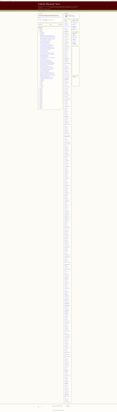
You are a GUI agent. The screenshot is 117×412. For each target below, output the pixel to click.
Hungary (66, 173)
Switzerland (66, 347)
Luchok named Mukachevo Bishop (44, 70)
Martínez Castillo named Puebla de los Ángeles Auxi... (47, 62)
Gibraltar (66, 153)
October (41, 34)
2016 (40, 95)
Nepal (65, 253)
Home (39, 10)
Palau (65, 273)
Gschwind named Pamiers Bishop (44, 41)
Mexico (66, 235)
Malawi (66, 220)
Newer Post (41, 24)
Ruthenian (66, 296)
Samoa (66, 307)
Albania (66, 21)
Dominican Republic (66, 116)
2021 (40, 89)
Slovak (66, 325)
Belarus (66, 49)
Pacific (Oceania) (67, 269)
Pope (65, 285)
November (41, 33)
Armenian (66, 37)
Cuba (65, 102)
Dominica (66, 114)
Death (65, 110)
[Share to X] (45, 19)
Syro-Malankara (67, 354)
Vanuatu (66, 389)
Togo (65, 367)
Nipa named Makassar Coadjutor (44, 51)
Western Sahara (67, 396)
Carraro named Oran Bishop (44, 50)
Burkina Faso (67, 68)
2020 (40, 90)
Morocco (66, 244)
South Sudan (67, 337)
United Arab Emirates (66, 383)
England (66, 122)
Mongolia (66, 241)
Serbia (66, 319)
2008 (40, 104)
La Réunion (66, 201)
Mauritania (66, 231)
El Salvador (66, 121)
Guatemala (66, 163)
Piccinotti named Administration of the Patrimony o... (47, 77)
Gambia (66, 147)
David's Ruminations (74, 35)
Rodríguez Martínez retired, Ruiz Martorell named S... (47, 35)
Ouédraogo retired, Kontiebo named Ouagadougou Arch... (47, 63)
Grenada (66, 159)
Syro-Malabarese (67, 352)
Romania (66, 291)
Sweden (66, 346)
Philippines (66, 282)
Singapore (66, 323)
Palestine (66, 274)
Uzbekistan (66, 388)
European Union (67, 133)
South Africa (66, 334)
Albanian (66, 23)
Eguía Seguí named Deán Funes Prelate (45, 42)
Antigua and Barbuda (66, 31)
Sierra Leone (67, 322)
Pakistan (66, 271)
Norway (66, 266)
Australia (66, 39)
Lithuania (66, 213)
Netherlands (66, 254)
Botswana (66, 60)
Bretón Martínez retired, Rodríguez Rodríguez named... (47, 72)
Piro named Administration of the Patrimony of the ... (47, 64)
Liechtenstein (67, 211)
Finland (66, 139)
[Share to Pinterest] (46, 19)
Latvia (65, 204)
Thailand (66, 364)
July (41, 82)
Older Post (60, 24)
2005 (40, 108)
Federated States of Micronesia (67, 136)
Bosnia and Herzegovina (66, 58)
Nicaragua (66, 257)
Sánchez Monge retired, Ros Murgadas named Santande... (48, 36)
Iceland (66, 175)
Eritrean (66, 127)
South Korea (66, 336)
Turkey (66, 374)
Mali (65, 223)
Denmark (66, 111)
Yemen (66, 398)
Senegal (66, 316)
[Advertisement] (75, 60)
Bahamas (66, 43)
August (41, 81)
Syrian (66, 350)
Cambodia (66, 71)
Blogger (63, 410)
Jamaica (66, 188)
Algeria (66, 24)
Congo (66, 91)
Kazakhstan (66, 192)
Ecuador (66, 118)
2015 (40, 96)
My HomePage (75, 37)
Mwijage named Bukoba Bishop (44, 55)
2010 (40, 102)
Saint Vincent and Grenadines (67, 306)
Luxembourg (66, 214)
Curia (65, 103)
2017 (40, 94)
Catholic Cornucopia (74, 39)
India (65, 176)
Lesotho (66, 207)
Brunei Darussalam (67, 63)
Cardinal (66, 77)
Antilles (66, 33)
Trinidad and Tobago (66, 371)
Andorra (66, 28)
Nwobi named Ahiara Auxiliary (44, 65)
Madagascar (66, 217)
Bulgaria (66, 65)
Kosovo (66, 197)
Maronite (66, 226)
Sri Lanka (66, 340)
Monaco (66, 240)
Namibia (66, 250)
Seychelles (66, 320)
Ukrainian (66, 381)
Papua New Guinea (66, 278)
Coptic (66, 96)
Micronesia (66, 237)
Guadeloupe (66, 160)
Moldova (66, 238)
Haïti (65, 169)
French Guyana (67, 142)
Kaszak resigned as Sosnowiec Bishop (45, 49)
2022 (40, 88)
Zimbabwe (66, 401)
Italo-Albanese (67, 185)
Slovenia (66, 329)
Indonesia (66, 178)
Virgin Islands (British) (67, 394)
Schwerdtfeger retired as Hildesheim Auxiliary (46, 78)
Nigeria (66, 260)
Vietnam (66, 392)
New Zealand (67, 256)
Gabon (66, 146)
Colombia (66, 86)
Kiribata (66, 195)
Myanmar (66, 247)
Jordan (66, 191)
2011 (40, 101)
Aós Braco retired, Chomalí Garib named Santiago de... (47, 48)
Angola (66, 29)
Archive (43, 10)
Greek (66, 157)
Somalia (66, 333)
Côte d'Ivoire (66, 99)
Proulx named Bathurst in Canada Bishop (45, 40)
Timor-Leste (66, 366)
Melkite (66, 234)
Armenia (66, 36)
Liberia (66, 208)
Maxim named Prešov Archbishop (44, 43)
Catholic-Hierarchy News (49, 3)
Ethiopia (66, 130)
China (65, 85)
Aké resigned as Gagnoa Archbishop (45, 76)
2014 (40, 97)
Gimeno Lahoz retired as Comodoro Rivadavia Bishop (47, 54)
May (41, 83)
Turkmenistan (67, 375)
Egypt (65, 119)
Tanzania (66, 361)
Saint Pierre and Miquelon (67, 303)
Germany (66, 150)
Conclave (66, 89)
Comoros (66, 88)
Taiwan (66, 360)
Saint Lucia (66, 301)
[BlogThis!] (44, 19)
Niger (65, 259)
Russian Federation (66, 294)
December (41, 32)
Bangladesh (66, 46)
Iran (65, 179)
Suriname (66, 343)
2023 (40, 31)
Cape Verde (66, 75)
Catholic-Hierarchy (46, 7)
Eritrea (66, 126)
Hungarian (66, 172)
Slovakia (66, 326)
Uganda (66, 378)
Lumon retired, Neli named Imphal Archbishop (46, 69)
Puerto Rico (66, 288)
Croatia (66, 100)
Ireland (66, 182)
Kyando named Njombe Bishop (44, 56)
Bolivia (66, 56)
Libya (65, 210)
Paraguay (66, 279)
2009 (40, 103)
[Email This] (43, 19)
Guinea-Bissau (67, 166)
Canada (66, 74)
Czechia (66, 108)
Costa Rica (66, 97)
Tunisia (66, 372)
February (41, 85)
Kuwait (66, 198)
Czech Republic (67, 106)
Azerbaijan (66, 42)
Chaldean (66, 82)
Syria (65, 349)
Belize (65, 52)
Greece (66, 156)
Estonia (66, 129)
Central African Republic (67, 79)
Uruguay (66, 385)
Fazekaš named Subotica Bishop (44, 71)
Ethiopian (66, 132)
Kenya (66, 194)
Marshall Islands (67, 227)
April (41, 84)
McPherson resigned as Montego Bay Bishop (49, 15)
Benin (65, 55)
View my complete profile (71, 16)
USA (65, 386)
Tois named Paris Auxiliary (43, 58)
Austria (66, 40)
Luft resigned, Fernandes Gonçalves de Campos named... (47, 57)
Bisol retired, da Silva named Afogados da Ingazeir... (47, 47)
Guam (66, 162)
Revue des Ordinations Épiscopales (74, 43)
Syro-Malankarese (67, 356)
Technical (66, 363)
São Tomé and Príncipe (67, 311)
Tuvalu (66, 377)
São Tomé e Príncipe (66, 313)
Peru (65, 281)
